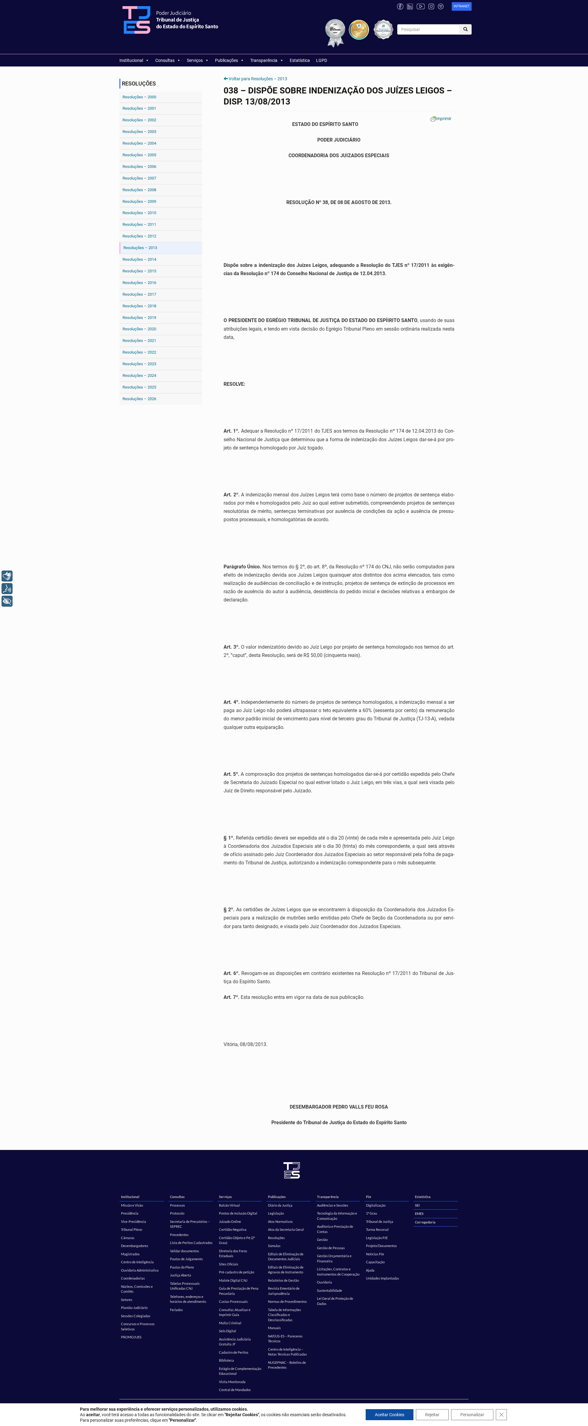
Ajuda (370, 1270)
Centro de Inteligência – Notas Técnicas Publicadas (287, 1351)
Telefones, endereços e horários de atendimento (188, 1299)
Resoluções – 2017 (139, 294)
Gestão (322, 1240)
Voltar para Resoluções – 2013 (258, 78)
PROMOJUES (131, 1337)
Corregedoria (425, 1222)
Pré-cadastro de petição (236, 1272)
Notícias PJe (375, 1254)
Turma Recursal (377, 1229)
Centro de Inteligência (137, 1262)
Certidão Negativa (233, 1229)
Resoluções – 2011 (139, 224)
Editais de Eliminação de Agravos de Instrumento (285, 1269)
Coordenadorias (133, 1278)
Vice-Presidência (133, 1221)
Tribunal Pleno (131, 1229)
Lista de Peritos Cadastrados (191, 1243)
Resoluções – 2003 (139, 131)
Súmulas (274, 1246)
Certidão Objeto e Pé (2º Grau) (237, 1240)
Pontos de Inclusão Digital (238, 1213)
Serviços (195, 60)
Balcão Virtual (229, 1205)
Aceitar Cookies (389, 1414)
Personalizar (472, 1414)
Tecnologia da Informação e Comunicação (337, 1215)
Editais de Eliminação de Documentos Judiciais (285, 1256)
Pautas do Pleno (182, 1267)
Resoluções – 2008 (139, 190)
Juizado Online (230, 1221)
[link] (462, 6)
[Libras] (7, 576)
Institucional (131, 60)
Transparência (263, 60)
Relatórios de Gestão (283, 1280)
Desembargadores (134, 1246)
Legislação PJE (377, 1238)
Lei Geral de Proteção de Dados (335, 1301)
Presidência (129, 1213)
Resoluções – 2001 (139, 108)
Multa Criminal (230, 1323)
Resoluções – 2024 (139, 375)
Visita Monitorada (232, 1382)
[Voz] (7, 588)
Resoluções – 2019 (139, 317)
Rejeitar (432, 1414)
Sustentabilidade (329, 1290)
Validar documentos (184, 1251)
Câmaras (127, 1238)
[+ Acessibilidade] (7, 601)
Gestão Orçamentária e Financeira (334, 1258)
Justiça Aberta (180, 1275)
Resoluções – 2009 (139, 201)
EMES (419, 1214)
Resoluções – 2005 (139, 155)
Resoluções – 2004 (139, 143)
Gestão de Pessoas (331, 1248)
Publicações (226, 60)
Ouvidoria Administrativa (140, 1270)
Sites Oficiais (228, 1264)
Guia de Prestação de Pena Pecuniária (238, 1290)
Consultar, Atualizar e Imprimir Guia (235, 1312)
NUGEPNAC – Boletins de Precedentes (287, 1365)
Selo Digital (227, 1331)
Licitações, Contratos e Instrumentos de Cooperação (338, 1271)
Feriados (176, 1310)
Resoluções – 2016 (139, 282)
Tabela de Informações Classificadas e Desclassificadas (284, 1315)
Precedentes (179, 1235)
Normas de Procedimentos (287, 1301)
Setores (126, 1300)
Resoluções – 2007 (139, 178)
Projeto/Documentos (381, 1246)
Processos (177, 1205)
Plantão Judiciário (134, 1308)
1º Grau (371, 1213)
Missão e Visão (132, 1205)
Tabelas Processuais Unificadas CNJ (185, 1286)
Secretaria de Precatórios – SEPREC (190, 1224)
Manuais (274, 1328)
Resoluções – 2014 (139, 259)
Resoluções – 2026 (139, 398)
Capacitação (375, 1262)
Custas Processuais (233, 1301)
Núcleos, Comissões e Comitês (137, 1289)
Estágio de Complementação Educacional (240, 1371)
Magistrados (130, 1254)
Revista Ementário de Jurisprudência (284, 1290)
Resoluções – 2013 (140, 247)
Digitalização (376, 1205)
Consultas (165, 60)
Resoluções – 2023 (139, 364)
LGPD (321, 60)
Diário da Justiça (280, 1205)
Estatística (300, 60)
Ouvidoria (324, 1282)
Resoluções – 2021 (139, 340)
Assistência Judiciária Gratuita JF (235, 1341)
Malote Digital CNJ (233, 1280)
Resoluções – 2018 (139, 306)
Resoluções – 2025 (139, 387)
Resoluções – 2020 (139, 329)
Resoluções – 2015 (139, 271)
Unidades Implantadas (382, 1278)
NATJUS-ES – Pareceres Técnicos (285, 1338)
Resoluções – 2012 (139, 236)
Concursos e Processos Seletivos (138, 1326)
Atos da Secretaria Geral (286, 1229)
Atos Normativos (280, 1221)
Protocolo (177, 1213)
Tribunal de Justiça (379, 1221)
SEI (417, 1205)
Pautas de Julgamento (186, 1259)
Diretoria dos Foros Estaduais (233, 1253)
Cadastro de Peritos (233, 1352)
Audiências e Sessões (332, 1205)
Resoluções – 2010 (139, 212)
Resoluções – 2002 (139, 120)
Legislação (276, 1213)
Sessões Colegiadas (135, 1316)
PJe (368, 1197)
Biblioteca (226, 1360)
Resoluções (276, 1238)
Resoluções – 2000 (139, 97)
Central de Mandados (235, 1390)
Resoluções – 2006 (139, 166)
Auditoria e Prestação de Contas (335, 1229)
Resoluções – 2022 (139, 352)
